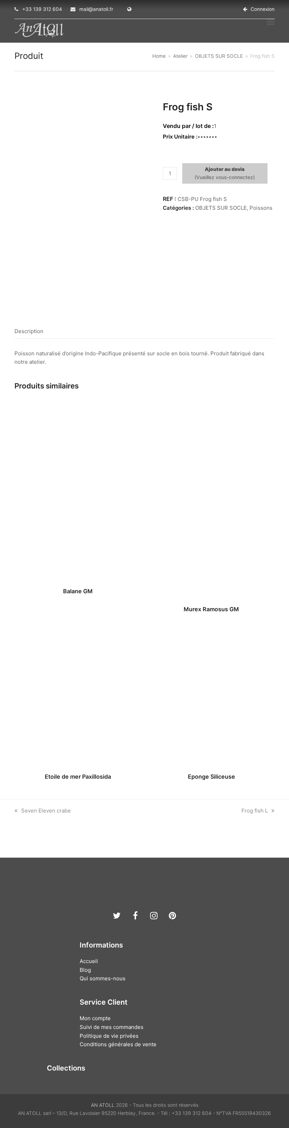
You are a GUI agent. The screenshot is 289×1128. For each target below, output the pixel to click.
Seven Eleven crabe (46, 810)
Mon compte (95, 1018)
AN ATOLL (103, 1105)
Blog (85, 970)
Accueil (89, 961)
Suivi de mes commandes (111, 1027)
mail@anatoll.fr (96, 9)
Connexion (263, 9)
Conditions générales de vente (118, 1044)
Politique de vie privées (109, 1035)
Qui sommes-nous (102, 978)
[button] (271, 21)
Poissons (261, 207)
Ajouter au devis (225, 169)
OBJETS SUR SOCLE (221, 207)
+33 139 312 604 (42, 9)
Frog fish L (254, 810)
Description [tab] (28, 331)
